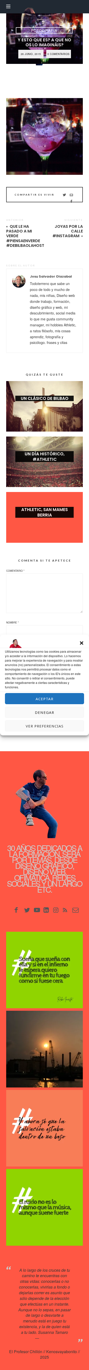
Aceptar (44, 698)
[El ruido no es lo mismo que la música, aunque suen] (44, 1207)
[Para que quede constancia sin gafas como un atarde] (44, 1049)
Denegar (44, 712)
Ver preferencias (45, 726)
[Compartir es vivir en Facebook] (71, 201)
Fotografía (44, 30)
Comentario (15, 570)
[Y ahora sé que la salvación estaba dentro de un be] (44, 1128)
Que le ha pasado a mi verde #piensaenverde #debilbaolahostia (23, 236)
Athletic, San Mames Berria (44, 512)
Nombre (12, 622)
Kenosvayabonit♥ (55, 1338)
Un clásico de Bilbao (44, 398)
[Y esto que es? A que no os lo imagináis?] (44, 136)
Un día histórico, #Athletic (45, 456)
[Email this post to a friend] (71, 194)
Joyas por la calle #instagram (67, 231)
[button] (81, 643)
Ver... (44, 406)
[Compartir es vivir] (64, 194)
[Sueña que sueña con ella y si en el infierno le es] (44, 970)
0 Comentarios (58, 54)
